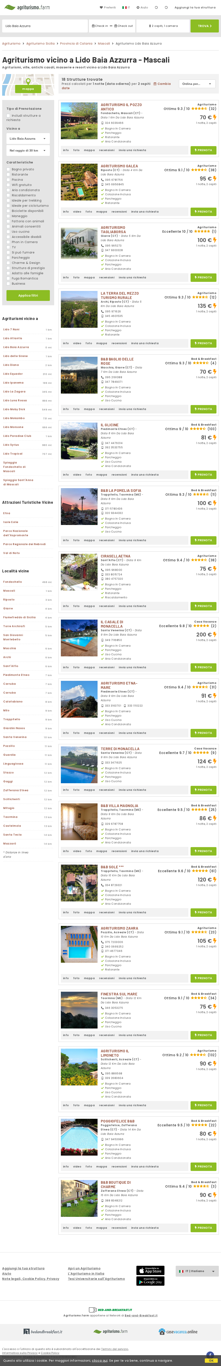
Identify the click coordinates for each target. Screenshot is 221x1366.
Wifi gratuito (21, 185)
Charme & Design (25, 263)
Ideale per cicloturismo (30, 205)
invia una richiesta (132, 150)
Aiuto (144, 7)
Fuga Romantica (24, 278)
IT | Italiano (195, 1271)
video (77, 211)
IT (129, 7)
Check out (125, 26)
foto (76, 150)
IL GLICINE (110, 425)
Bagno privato (22, 169)
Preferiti (110, 7)
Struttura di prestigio (28, 268)
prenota (205, 150)
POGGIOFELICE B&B (118, 1121)
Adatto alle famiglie (27, 273)
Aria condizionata (25, 190)
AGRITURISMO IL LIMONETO (115, 1053)
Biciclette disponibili (27, 211)
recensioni (106, 150)
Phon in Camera (24, 242)
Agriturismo (11, 43)
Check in (101, 26)
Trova (203, 26)
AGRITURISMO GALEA (119, 166)
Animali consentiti (26, 226)
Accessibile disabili (26, 237)
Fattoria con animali (27, 221)
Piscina (17, 180)
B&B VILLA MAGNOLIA (119, 805)
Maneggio (19, 216)
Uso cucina (20, 231)
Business (18, 283)
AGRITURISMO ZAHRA (119, 928)
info (66, 150)
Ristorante (19, 174)
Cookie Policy (50, 1353)
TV (13, 247)
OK (211, 1360)
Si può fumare (23, 252)
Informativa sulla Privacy (20, 1353)
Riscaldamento (23, 195)
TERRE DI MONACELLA (120, 748)
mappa (28, 89)
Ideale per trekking (26, 200)
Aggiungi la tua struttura (195, 7)
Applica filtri (28, 295)
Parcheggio (20, 257)
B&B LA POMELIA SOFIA (121, 490)
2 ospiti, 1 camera (165, 26)
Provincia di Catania (76, 43)
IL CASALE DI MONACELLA (112, 624)
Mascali (104, 43)
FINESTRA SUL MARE (119, 994)
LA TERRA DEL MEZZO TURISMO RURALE (120, 295)
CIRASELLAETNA (116, 556)
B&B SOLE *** (112, 867)
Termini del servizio (114, 1349)
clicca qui (99, 1360)
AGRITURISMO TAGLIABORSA (113, 229)
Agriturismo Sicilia (40, 43)
